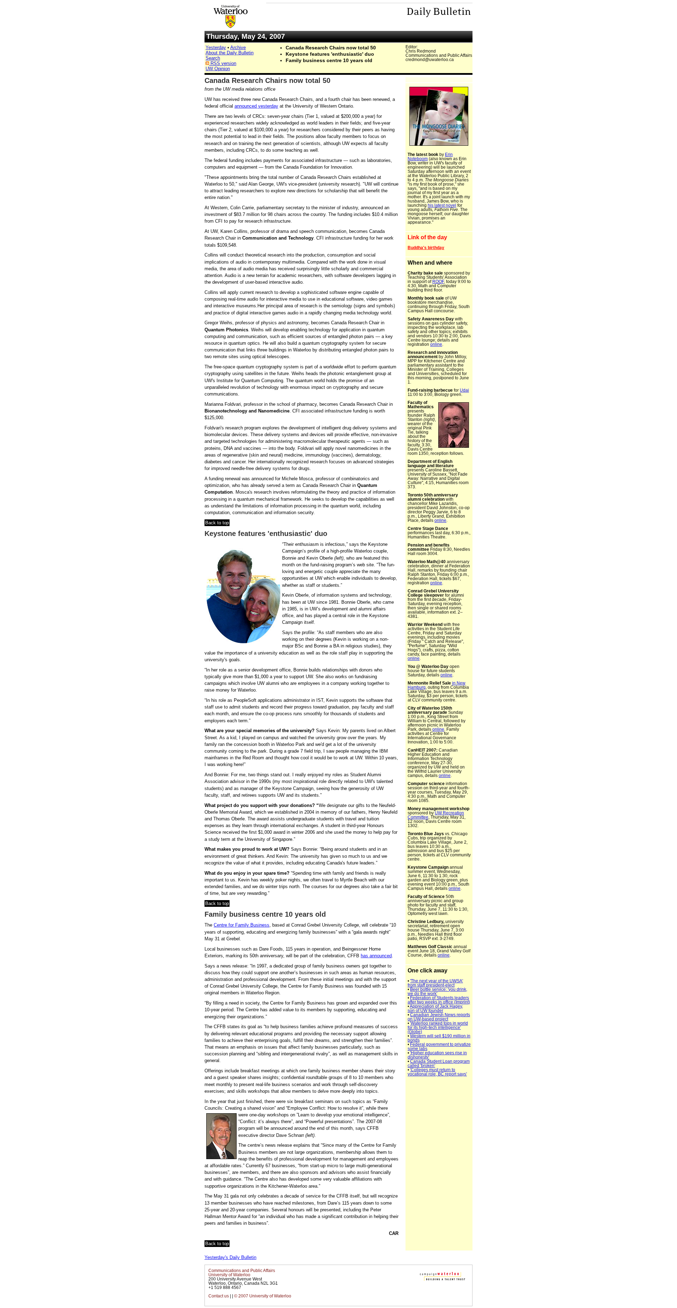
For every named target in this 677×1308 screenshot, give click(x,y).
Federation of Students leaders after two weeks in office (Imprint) (439, 1000)
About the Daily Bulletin (230, 52)
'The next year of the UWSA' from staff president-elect (435, 983)
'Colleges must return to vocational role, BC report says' (437, 1072)
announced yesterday (256, 106)
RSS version (222, 63)
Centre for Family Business (241, 925)
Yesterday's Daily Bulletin (230, 1257)
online (436, 344)
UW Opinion (218, 68)
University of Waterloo (229, 1275)
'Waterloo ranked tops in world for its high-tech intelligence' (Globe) (438, 1027)
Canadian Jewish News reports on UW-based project (439, 1017)
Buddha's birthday (426, 248)
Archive (238, 47)
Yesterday (216, 47)
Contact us (218, 1296)
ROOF (438, 281)
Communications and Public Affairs (241, 1270)
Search (213, 58)
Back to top (217, 522)
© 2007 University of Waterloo (262, 1296)
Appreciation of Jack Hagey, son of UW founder (435, 1008)
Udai (464, 390)
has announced (376, 955)
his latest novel (442, 205)
